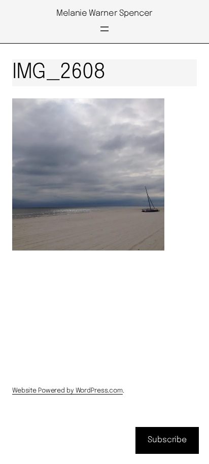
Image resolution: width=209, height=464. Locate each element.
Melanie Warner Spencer (104, 13)
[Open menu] (104, 29)
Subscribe (167, 440)
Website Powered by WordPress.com (67, 390)
